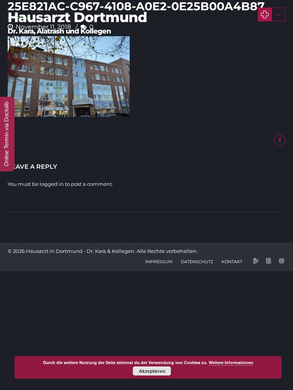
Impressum (158, 261)
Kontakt (232, 261)
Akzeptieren (152, 371)
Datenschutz (197, 261)
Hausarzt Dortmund (77, 17)
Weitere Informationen (231, 362)
